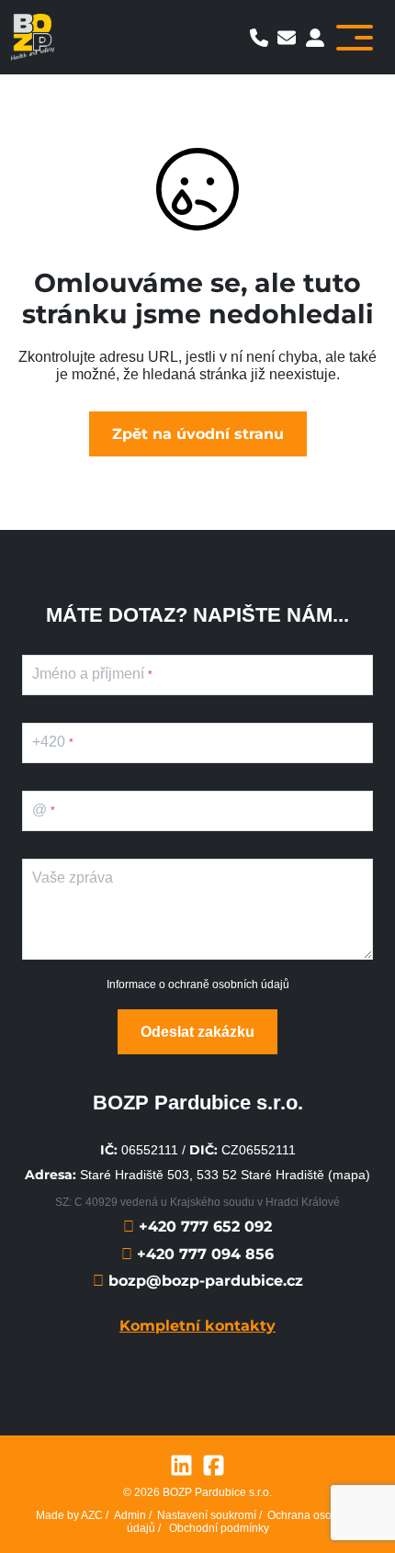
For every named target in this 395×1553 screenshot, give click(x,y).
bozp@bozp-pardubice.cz (203, 1280)
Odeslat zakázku (197, 1032)
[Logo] (32, 37)
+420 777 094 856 (203, 1254)
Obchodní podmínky (219, 1528)
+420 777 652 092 (203, 1226)
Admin (130, 1515)
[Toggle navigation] (354, 37)
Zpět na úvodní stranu (198, 434)
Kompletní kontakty (197, 1325)
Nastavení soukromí (206, 1515)
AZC (92, 1515)
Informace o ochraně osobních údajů (198, 984)
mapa (349, 1174)
